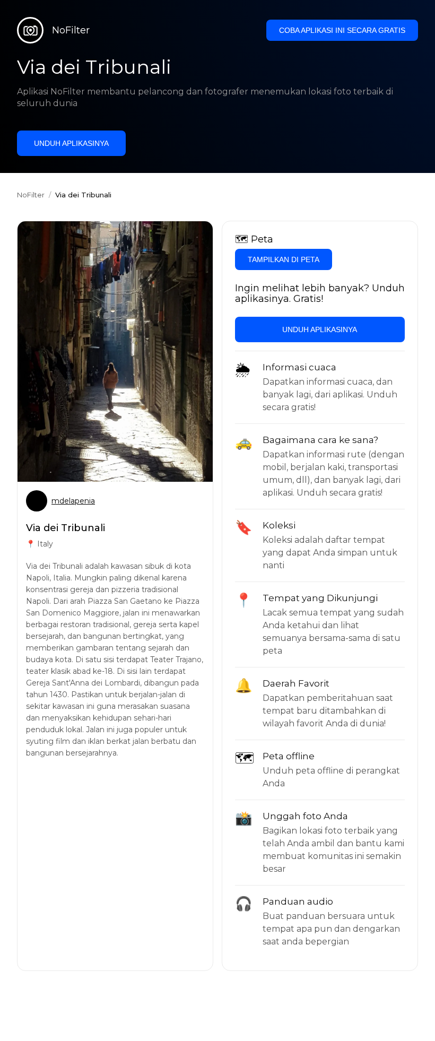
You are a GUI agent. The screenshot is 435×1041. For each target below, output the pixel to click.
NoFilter (31, 194)
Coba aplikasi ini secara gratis (342, 30)
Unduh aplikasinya (71, 143)
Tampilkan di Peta (283, 259)
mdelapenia (73, 501)
